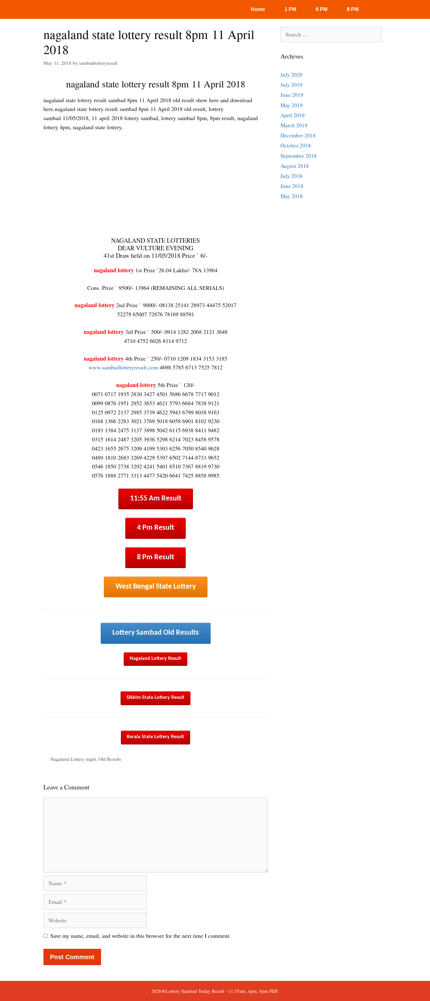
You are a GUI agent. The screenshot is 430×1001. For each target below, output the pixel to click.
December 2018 (298, 135)
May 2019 (291, 105)
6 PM (321, 9)
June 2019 (291, 94)
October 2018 (295, 145)
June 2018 (291, 186)
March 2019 (294, 125)
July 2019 (291, 84)
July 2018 (291, 176)
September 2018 (298, 155)
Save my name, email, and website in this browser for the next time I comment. (140, 935)
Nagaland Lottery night (73, 759)
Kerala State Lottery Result (155, 736)
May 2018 (291, 196)
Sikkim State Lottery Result (155, 697)
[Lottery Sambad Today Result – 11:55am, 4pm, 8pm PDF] (62, 9)
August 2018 (294, 165)
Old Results (110, 759)
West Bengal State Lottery (156, 586)
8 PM (353, 9)
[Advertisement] (155, 184)
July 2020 (291, 74)
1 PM (290, 9)
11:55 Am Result (155, 498)
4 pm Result (155, 528)
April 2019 (292, 115)
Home (258, 9)
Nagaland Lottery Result (155, 658)
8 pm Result (155, 557)
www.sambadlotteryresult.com (123, 367)
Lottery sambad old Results (155, 633)
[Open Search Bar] (381, 9)
